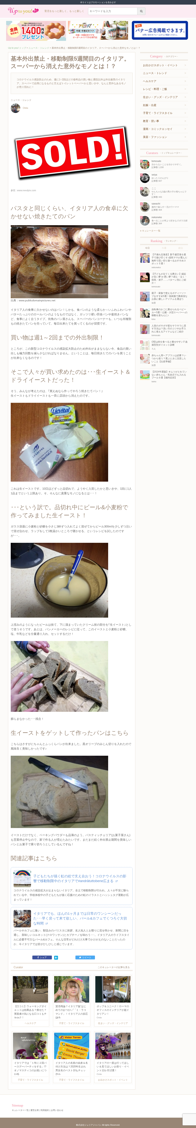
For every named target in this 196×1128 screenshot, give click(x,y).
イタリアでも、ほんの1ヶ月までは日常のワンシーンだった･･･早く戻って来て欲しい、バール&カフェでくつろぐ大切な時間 (80, 918)
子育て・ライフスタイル (157, 113)
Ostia (25, 108)
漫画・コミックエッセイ (157, 128)
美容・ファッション (155, 136)
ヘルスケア (149, 81)
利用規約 (45, 1110)
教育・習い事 (151, 121)
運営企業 (34, 1110)
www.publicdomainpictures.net (37, 300)
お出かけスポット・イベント (160, 65)
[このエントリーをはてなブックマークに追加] (56, 957)
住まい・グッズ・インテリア (160, 97)
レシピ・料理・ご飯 (155, 89)
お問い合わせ (57, 1110)
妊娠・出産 (149, 105)
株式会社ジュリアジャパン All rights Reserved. (98, 1125)
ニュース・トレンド (39, 48)
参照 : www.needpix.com (23, 190)
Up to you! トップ (17, 48)
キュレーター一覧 (150, 230)
